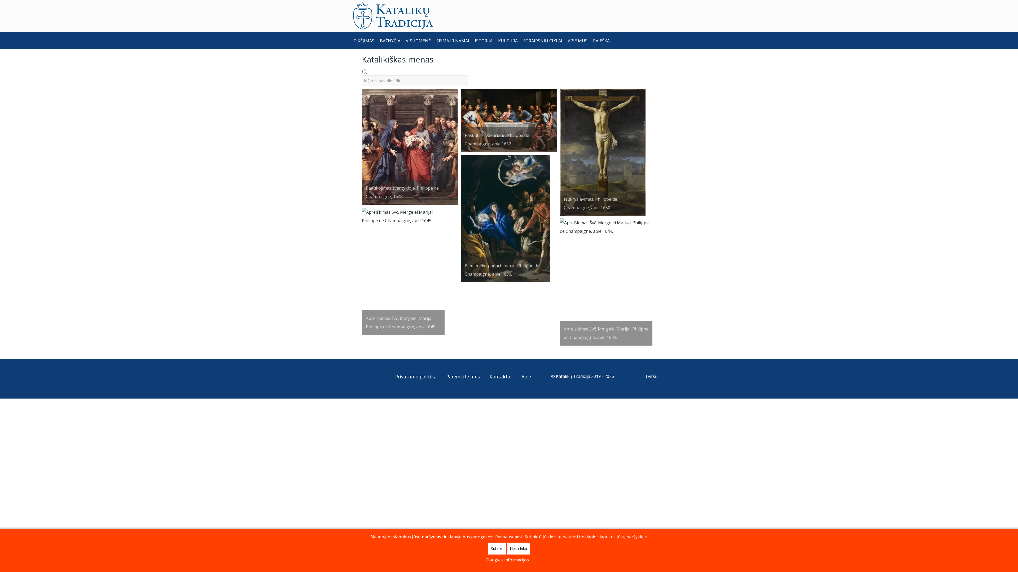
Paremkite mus (463, 376)
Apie (526, 376)
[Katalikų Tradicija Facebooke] (368, 376)
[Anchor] (437, 59)
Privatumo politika (416, 376)
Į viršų (652, 376)
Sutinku (497, 548)
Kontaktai (501, 376)
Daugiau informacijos (507, 560)
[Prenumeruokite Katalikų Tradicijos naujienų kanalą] (358, 376)
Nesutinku (518, 548)
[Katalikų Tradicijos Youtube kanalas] (377, 376)
